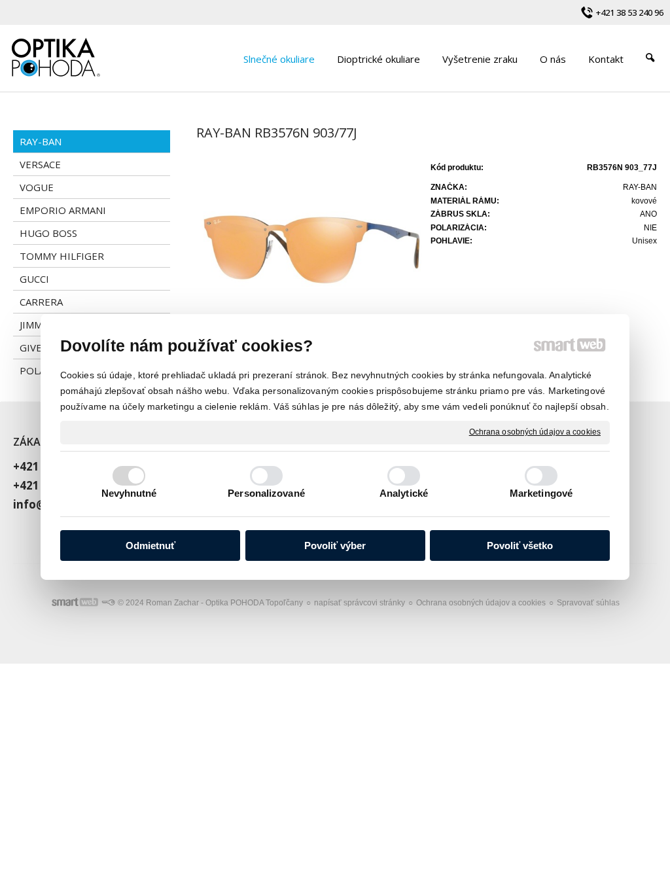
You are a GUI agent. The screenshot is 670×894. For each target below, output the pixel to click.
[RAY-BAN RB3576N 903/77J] (309, 245)
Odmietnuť (150, 545)
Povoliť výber (335, 545)
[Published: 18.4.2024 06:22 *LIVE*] (108, 602)
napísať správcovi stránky (359, 602)
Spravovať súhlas (588, 602)
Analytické (403, 493)
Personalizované (266, 493)
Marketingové (541, 493)
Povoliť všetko (520, 545)
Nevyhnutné (129, 493)
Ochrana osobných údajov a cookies (535, 432)
